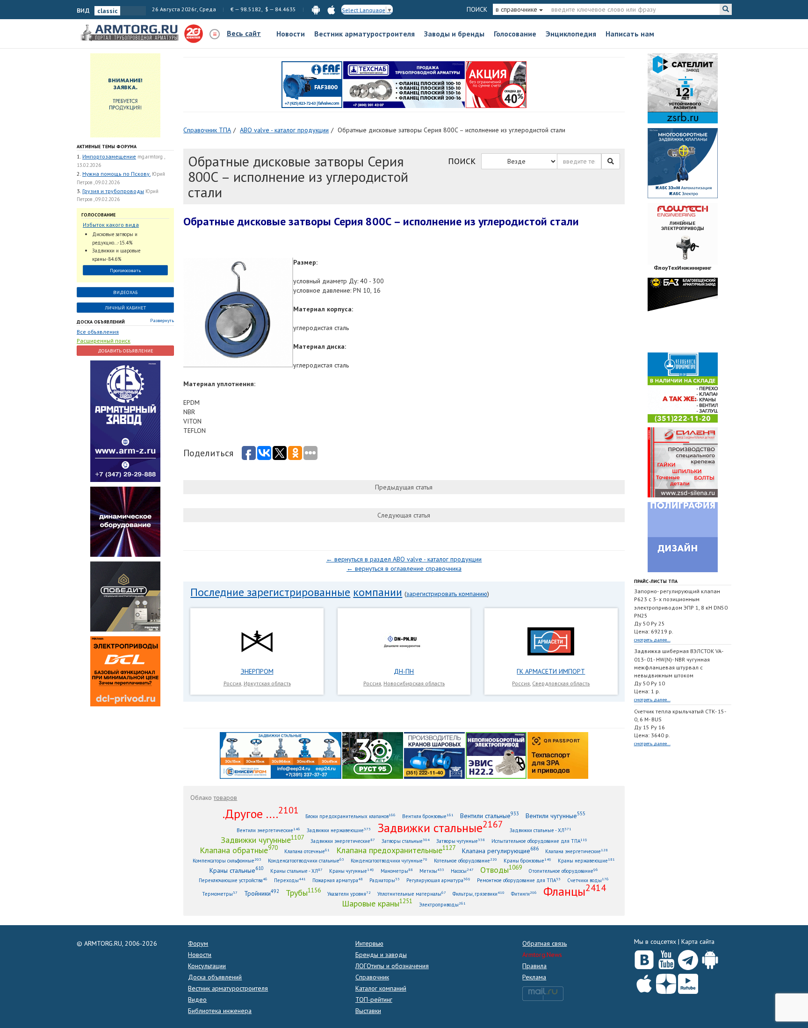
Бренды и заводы (381, 954)
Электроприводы (442, 904)
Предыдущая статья (404, 487)
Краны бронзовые (527, 860)
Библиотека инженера (220, 1010)
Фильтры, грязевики (479, 893)
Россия (232, 683)
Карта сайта (697, 941)
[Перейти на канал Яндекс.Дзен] (666, 982)
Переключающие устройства (233, 880)
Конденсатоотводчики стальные (306, 860)
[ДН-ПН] (404, 641)
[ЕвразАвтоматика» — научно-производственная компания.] (496, 754)
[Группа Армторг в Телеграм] (688, 958)
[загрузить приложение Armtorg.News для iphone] (331, 9)
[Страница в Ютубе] (666, 958)
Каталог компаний (380, 988)
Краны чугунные (351, 870)
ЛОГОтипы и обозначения (392, 966)
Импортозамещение (109, 156)
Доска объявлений (101, 322)
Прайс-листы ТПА (656, 581)
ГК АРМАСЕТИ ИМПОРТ (551, 671)
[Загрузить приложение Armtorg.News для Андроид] (710, 958)
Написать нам (630, 33)
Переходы (290, 880)
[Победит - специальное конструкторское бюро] (125, 596)
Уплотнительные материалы (411, 893)
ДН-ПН (404, 671)
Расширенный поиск (103, 340)
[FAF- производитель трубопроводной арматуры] (311, 84)
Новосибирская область (414, 683)
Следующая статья (403, 515)
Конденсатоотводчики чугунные (389, 860)
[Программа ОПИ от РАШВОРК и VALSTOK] (496, 84)
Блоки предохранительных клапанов (350, 816)
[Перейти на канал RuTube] (688, 982)
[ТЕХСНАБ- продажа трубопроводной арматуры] (404, 84)
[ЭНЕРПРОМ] (256, 641)
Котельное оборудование (465, 860)
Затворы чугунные (460, 840)
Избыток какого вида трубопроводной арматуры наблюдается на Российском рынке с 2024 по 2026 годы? (121, 225)
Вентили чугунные (555, 815)
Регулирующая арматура (438, 880)
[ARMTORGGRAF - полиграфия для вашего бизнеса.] (683, 536)
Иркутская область (267, 683)
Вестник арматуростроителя (364, 33)
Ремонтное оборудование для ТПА (519, 880)
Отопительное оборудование (563, 870)
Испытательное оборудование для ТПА (539, 840)
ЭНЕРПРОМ (257, 671)
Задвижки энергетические (342, 840)
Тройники (261, 893)
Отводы (501, 869)
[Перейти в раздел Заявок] (125, 95)
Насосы (462, 870)
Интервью (369, 943)
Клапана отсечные (307, 851)
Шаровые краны (377, 903)
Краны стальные (236, 870)
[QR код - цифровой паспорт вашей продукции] (557, 754)
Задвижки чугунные (262, 839)
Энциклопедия (571, 33)
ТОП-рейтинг (373, 999)
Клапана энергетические (576, 851)
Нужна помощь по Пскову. (116, 173)
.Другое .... (261, 813)
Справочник (372, 977)
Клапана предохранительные (395, 849)
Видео (197, 999)
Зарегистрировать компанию (446, 593)
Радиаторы (384, 880)
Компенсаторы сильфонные (227, 860)
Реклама (534, 977)
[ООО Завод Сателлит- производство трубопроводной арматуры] (683, 88)
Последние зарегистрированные (270, 592)
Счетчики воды (588, 880)
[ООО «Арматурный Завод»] (125, 421)
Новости (290, 33)
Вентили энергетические (268, 830)
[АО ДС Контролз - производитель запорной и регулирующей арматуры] (125, 521)
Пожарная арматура (337, 880)
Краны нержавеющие (586, 860)
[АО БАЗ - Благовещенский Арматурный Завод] (683, 312)
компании (377, 592)
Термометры (220, 893)
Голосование (515, 33)
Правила (534, 966)
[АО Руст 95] (372, 754)
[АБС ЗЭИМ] (683, 162)
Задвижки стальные (440, 827)
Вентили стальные (489, 815)
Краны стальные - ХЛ (296, 870)
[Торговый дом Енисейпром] (280, 754)
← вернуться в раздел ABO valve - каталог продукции (404, 559)
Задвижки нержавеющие (339, 830)
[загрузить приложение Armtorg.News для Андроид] (315, 9)
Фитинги (524, 893)
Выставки (368, 1010)
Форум (198, 943)
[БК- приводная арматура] (125, 671)
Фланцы (574, 891)
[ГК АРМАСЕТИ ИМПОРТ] (550, 641)
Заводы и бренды (454, 33)
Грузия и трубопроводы (113, 190)
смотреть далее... (652, 640)
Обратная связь (544, 943)
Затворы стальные (406, 840)
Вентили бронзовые (428, 816)
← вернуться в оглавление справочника (404, 568)
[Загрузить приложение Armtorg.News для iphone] (644, 981)
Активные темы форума (107, 147)
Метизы (431, 870)
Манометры (397, 870)
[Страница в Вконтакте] (644, 958)
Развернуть (162, 320)
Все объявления (98, 331)
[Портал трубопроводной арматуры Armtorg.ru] (130, 33)
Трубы (303, 892)
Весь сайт (244, 33)
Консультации (207, 966)
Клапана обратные (239, 849)
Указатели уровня (349, 893)
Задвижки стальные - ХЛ (540, 830)
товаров (225, 797)
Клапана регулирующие (500, 850)
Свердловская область (561, 683)
